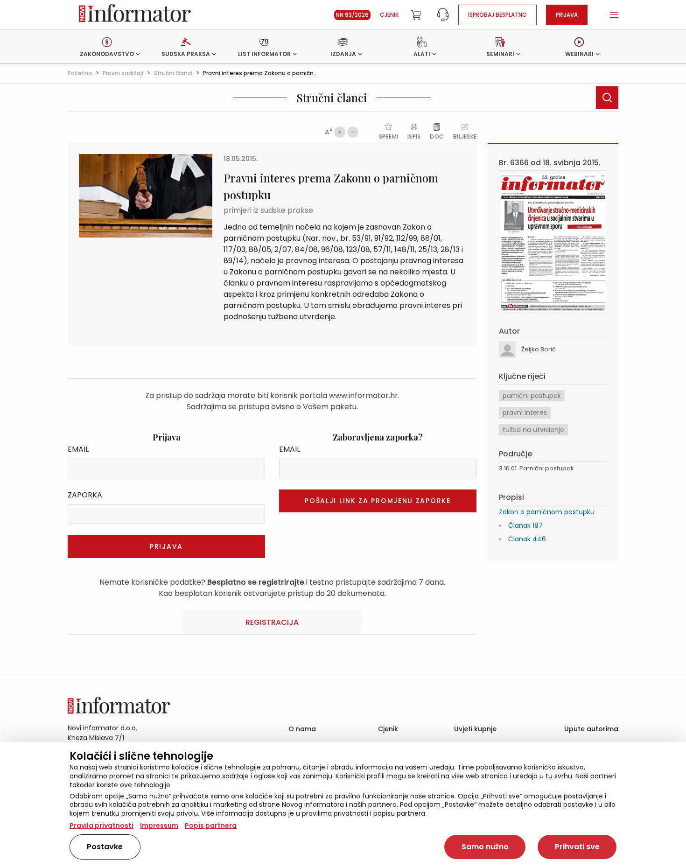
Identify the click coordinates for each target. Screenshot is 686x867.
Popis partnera (211, 825)
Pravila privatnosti (101, 825)
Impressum (159, 825)
